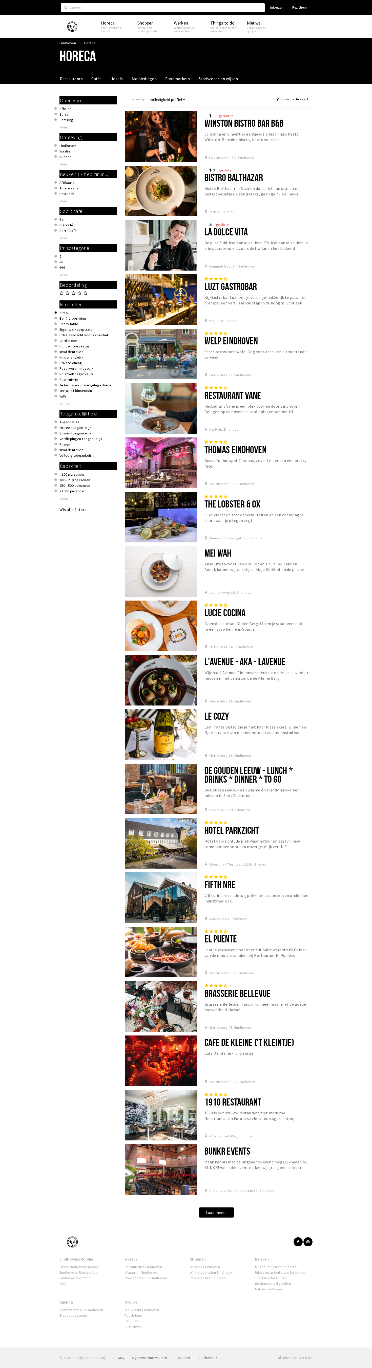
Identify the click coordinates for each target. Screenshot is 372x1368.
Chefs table (68, 324)
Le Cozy (216, 716)
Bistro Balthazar (233, 177)
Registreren (300, 7)
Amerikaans (68, 188)
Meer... (64, 127)
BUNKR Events (227, 1150)
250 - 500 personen (74, 485)
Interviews (133, 1326)
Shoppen (198, 1259)
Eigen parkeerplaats (75, 329)
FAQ (62, 1283)
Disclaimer (182, 1358)
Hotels (116, 78)
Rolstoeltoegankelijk (76, 374)
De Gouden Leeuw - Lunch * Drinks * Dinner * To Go (248, 774)
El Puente (220, 938)
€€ (61, 262)
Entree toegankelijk (75, 427)
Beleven (262, 1259)
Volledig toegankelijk (76, 455)
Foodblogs (133, 1315)
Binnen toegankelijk (75, 433)
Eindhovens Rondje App (78, 1272)
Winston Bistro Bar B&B (244, 123)
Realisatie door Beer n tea (294, 1358)
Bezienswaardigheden (273, 1283)
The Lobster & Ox (232, 503)
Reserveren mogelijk (76, 368)
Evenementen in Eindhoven (81, 1310)
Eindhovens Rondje (76, 1259)
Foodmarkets (177, 78)
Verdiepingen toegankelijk (80, 438)
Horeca (131, 1259)
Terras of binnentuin (75, 390)
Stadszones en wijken (218, 78)
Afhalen (65, 108)
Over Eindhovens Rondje (79, 1267)
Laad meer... (216, 1212)
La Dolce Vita (226, 231)
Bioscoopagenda (73, 1315)
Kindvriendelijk (71, 357)
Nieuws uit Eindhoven (142, 1310)
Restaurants (71, 78)
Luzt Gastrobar (230, 286)
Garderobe (68, 340)
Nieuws (131, 1302)
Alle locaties (69, 422)
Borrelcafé (68, 230)
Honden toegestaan (75, 346)
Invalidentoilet (71, 351)
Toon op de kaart (294, 99)
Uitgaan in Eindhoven (141, 1272)
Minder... (65, 404)
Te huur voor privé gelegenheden (86, 385)
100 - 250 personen (74, 480)
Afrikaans (67, 182)
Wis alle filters (73, 509)
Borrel (64, 114)
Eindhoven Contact (74, 1278)
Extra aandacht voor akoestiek (84, 335)
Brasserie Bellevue (237, 993)
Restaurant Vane (232, 395)
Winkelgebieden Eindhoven (212, 1272)
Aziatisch (66, 193)
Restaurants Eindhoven (143, 1267)
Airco (63, 313)
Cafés (96, 78)
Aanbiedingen (144, 78)
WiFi (62, 396)
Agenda (66, 1302)
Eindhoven (67, 145)
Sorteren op (135, 99)
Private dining (70, 363)
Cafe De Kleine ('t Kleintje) (249, 1042)
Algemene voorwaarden (149, 1358)
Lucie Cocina (224, 612)
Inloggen (276, 7)
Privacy (118, 1358)
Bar (62, 219)
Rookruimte (68, 379)
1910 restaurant (232, 1101)
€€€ (62, 267)
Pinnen (64, 444)
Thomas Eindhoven (235, 449)
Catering (66, 120)
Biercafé (66, 225)
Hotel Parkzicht (231, 830)
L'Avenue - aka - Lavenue (245, 661)
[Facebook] (298, 1241)
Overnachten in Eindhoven (146, 1278)
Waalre (65, 151)
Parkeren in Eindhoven (208, 1278)
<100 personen (71, 474)
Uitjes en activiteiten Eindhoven (280, 1272)
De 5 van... (133, 1321)
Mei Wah (218, 552)
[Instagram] (308, 1241)
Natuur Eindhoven (269, 1289)
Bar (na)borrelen (72, 318)
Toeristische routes (271, 1278)
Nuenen (65, 157)
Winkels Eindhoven (205, 1267)
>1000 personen (72, 491)
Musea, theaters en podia (276, 1267)
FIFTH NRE (219, 884)
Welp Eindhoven (231, 340)
